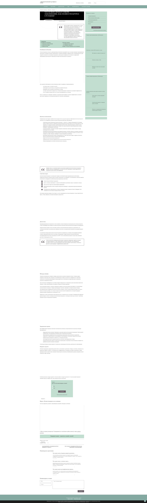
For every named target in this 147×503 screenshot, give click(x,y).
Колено (89, 23)
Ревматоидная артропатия (92, 19)
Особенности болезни (46, 42)
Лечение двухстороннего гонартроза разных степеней (98, 103)
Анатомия (53, 6)
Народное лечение (86, 6)
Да (54, 386)
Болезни (46, 6)
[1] (59, 444)
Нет (54, 388)
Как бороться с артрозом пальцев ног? (98, 53)
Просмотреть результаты (62, 394)
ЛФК (68, 6)
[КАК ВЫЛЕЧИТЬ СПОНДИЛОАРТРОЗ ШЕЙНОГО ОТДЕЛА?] (40, 446)
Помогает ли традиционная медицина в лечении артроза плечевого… (99, 110)
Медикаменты (75, 6)
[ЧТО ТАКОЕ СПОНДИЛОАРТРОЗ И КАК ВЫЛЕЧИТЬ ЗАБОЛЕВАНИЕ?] (83, 446)
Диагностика (61, 6)
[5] (59, 480)
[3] (59, 462)
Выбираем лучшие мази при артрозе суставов (98, 67)
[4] (59, 471)
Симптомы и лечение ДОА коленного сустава (94, 50)
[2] (59, 453)
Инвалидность (90, 21)
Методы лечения (66, 42)
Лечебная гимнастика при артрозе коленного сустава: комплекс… (95, 92)
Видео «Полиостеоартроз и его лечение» (71, 46)
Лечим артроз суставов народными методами (98, 96)
